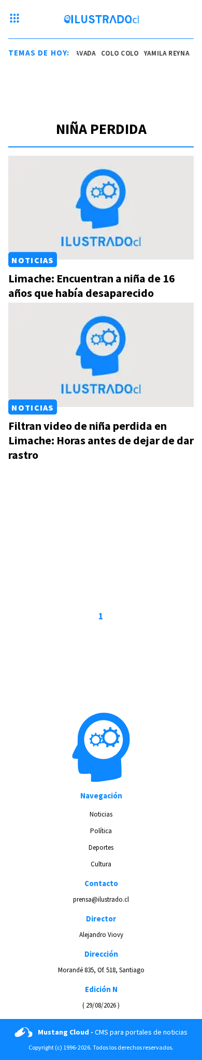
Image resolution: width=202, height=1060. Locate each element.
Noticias (32, 259)
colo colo (119, 53)
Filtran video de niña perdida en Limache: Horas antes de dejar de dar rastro (101, 440)
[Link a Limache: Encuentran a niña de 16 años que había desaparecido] (101, 208)
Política (101, 830)
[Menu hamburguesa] (14, 19)
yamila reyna (166, 53)
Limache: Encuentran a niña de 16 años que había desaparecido (91, 285)
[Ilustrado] (101, 19)
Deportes (101, 847)
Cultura (101, 864)
